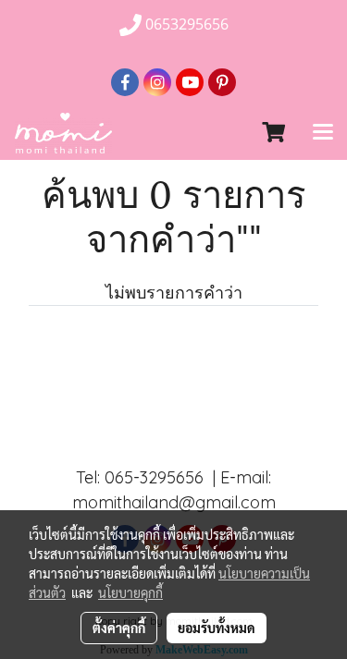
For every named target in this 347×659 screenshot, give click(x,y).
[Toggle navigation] (323, 133)
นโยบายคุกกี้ (130, 592)
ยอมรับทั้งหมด (216, 627)
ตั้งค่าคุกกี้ (119, 627)
